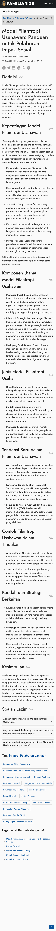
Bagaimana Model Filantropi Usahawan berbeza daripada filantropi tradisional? (28, 732)
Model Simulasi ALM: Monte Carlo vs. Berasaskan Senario (28, 840)
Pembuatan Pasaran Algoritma (16, 808)
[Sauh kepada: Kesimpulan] (28, 667)
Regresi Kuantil (9, 795)
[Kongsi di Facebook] (4, 67)
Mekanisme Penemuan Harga (16, 802)
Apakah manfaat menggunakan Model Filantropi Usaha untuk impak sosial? (28, 743)
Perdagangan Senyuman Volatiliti (17, 821)
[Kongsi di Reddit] (19, 67)
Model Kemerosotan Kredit (17, 855)
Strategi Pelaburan (42, 776)
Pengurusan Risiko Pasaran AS (16, 764)
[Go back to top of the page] (51, 927)
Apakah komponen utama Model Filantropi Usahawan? (25, 720)
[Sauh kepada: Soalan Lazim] (31, 709)
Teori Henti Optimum (42, 802)
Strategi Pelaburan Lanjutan (27, 755)
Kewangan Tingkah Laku (13, 789)
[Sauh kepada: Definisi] (20, 77)
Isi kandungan (12, 11)
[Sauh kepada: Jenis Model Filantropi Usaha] (51, 375)
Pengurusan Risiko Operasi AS (16, 776)
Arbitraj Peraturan (28, 795)
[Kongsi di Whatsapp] (24, 67)
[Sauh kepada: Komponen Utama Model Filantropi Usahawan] (51, 279)
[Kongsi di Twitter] (9, 67)
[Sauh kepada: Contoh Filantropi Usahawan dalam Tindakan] (51, 538)
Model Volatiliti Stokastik (17, 859)
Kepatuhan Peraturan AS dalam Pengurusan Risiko (25, 770)
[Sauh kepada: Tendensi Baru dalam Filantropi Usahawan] (51, 453)
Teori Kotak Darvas (37, 789)
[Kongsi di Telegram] (29, 67)
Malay (50, 4)
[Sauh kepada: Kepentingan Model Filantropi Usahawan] (51, 129)
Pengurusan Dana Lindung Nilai (38, 783)
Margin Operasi (13, 846)
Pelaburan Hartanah (11, 783)
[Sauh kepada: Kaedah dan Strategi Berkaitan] (51, 596)
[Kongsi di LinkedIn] (14, 67)
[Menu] (45, 4)
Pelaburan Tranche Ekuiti (14, 815)
